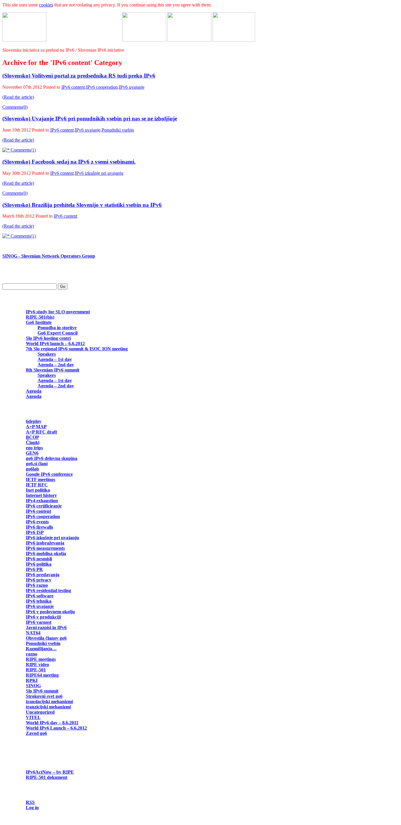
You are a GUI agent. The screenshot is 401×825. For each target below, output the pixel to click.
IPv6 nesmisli (39, 558)
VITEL (33, 717)
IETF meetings (40, 479)
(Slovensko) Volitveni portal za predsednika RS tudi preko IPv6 (78, 76)
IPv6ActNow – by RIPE (50, 771)
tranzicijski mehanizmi (48, 706)
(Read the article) (18, 97)
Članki (32, 442)
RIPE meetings (41, 659)
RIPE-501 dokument (46, 777)
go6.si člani (37, 463)
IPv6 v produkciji (43, 616)
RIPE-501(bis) (40, 317)
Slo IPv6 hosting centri (48, 338)
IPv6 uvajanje (131, 87)
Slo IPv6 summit (42, 690)
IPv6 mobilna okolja (46, 553)
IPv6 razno (37, 585)
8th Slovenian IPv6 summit (52, 369)
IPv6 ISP (34, 532)
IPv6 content (73, 87)
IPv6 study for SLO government (58, 311)
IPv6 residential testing (48, 590)
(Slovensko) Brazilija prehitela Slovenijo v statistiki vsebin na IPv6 (82, 205)
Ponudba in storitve (57, 327)
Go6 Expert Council (57, 332)
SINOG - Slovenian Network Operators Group (48, 255)
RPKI (32, 680)
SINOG (33, 685)
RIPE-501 (36, 669)
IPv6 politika (38, 564)
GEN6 (32, 453)
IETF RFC (37, 484)
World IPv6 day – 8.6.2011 (52, 722)
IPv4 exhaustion (42, 500)
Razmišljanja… (41, 648)
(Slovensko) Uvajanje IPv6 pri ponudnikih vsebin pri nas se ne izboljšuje (89, 118)
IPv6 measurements (45, 548)
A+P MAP (36, 426)
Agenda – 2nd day (56, 364)
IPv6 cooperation (102, 87)
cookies (46, 4)
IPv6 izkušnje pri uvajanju (99, 173)
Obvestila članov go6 (46, 638)
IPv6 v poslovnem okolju (50, 611)
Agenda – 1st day (55, 359)
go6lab (32, 468)
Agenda (33, 391)
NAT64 (33, 632)
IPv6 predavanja (42, 574)
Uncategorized (40, 712)
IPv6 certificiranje (44, 505)
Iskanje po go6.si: (19, 275)
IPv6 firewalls (39, 527)
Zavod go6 (36, 733)
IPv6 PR (34, 569)
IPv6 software (39, 595)
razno (31, 653)
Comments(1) (22, 149)
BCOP (32, 437)
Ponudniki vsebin (118, 129)
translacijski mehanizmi (49, 701)
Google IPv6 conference (49, 474)
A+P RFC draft (41, 431)
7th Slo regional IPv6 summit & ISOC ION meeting (77, 348)
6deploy (33, 421)
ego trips (34, 447)
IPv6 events (37, 521)
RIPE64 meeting (42, 675)
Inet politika (38, 490)
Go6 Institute (39, 322)
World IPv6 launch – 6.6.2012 (55, 343)
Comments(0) (15, 107)
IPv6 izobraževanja (45, 542)
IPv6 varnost (38, 622)
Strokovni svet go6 (44, 696)
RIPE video (37, 664)
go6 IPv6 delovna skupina (51, 458)
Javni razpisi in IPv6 (46, 627)
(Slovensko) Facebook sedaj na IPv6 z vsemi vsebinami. (69, 162)
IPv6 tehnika (38, 601)
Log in (32, 807)
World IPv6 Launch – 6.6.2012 (56, 727)
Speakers (47, 354)
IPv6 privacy (38, 579)
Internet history (41, 495)
